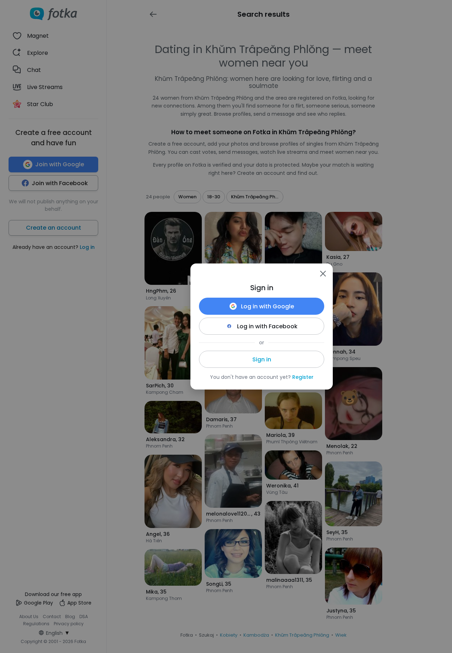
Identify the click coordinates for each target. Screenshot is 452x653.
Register (303, 377)
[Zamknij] (323, 273)
